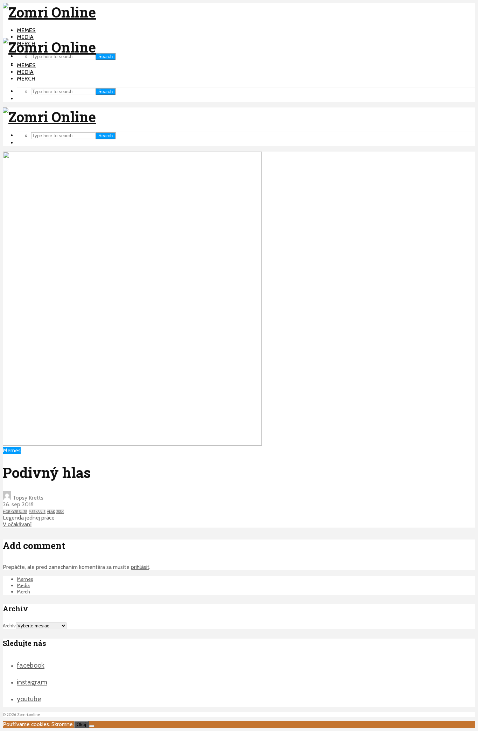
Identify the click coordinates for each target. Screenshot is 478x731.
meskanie (37, 511)
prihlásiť (140, 567)
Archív (9, 625)
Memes (26, 30)
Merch (26, 78)
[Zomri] (91, 726)
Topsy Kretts (27, 497)
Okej (81, 724)
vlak (51, 511)
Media (25, 37)
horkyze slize (15, 511)
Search (105, 56)
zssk (60, 511)
